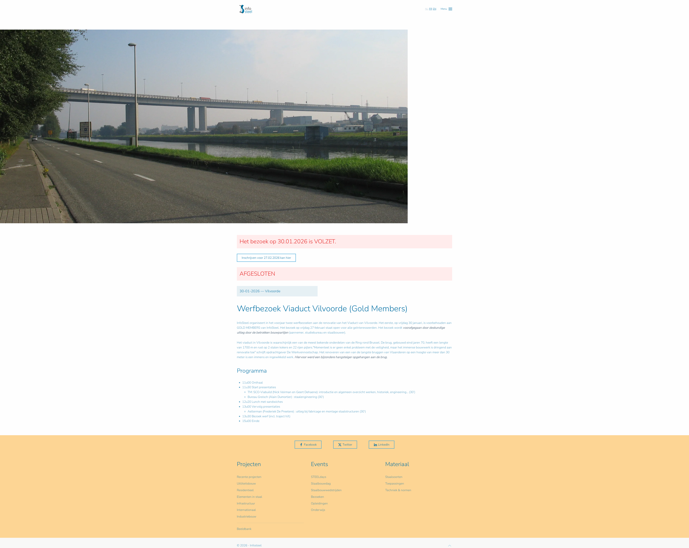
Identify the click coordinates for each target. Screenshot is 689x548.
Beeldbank (244, 529)
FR (430, 9)
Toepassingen (394, 483)
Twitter (347, 445)
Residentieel (245, 490)
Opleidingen (319, 503)
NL (426, 9)
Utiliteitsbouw (246, 483)
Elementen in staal (249, 497)
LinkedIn (384, 445)
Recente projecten (249, 477)
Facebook (310, 445)
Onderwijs (318, 510)
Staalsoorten (393, 477)
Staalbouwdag (321, 483)
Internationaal (246, 510)
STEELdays (318, 477)
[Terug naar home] (245, 9)
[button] (446, 9)
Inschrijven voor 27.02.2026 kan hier (266, 258)
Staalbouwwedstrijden (326, 490)
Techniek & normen (398, 490)
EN (434, 9)
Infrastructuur (246, 503)
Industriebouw (246, 516)
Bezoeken (317, 497)
